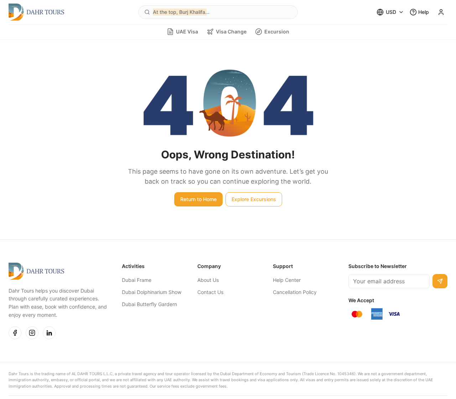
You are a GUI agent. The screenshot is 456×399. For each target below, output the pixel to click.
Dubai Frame (136, 280)
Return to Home (198, 199)
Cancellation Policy (295, 292)
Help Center (287, 280)
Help (423, 12)
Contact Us (210, 292)
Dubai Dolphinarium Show (151, 292)
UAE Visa (187, 31)
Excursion (276, 31)
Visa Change (231, 31)
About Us (208, 280)
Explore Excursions (254, 199)
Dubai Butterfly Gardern (149, 304)
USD (391, 12)
